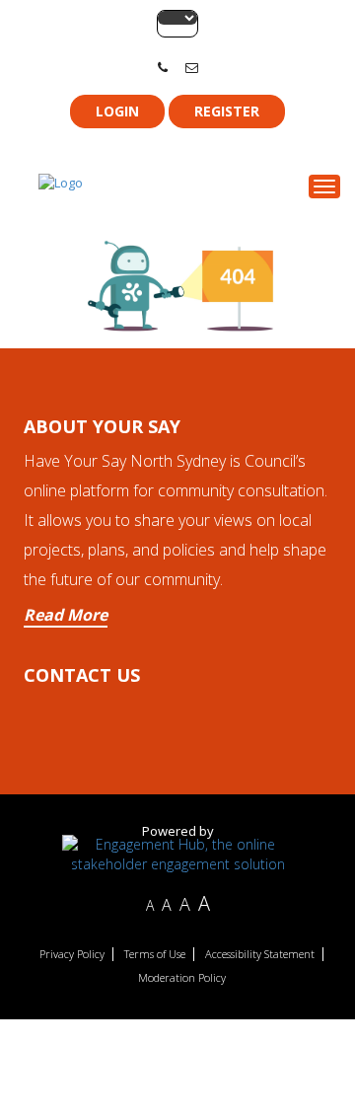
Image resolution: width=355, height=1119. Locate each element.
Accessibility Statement (260, 954)
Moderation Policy (182, 978)
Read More (65, 615)
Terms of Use (154, 954)
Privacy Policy (72, 954)
